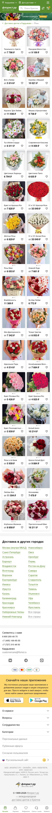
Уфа (30, 598)
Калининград (9, 598)
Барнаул (7, 561)
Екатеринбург (9, 579)
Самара (32, 570)
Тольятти (33, 584)
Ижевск (6, 584)
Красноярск (8, 607)
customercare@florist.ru (14, 652)
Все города (34, 612)
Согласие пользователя (15, 753)
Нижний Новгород (12, 616)
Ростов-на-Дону (36, 566)
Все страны (34, 616)
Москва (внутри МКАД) (14, 547)
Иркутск (6, 589)
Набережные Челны (13, 612)
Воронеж (7, 575)
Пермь (31, 561)
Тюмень (32, 589)
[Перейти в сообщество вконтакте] (10, 660)
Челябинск (34, 602)
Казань (6, 593)
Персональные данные (14, 739)
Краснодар (8, 602)
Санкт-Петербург (11, 552)
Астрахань (8, 556)
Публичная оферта (12, 746)
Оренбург (33, 556)
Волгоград (7, 570)
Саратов (33, 575)
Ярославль (34, 607)
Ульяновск (33, 593)
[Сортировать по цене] (43, 8)
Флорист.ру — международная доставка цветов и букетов (26, 796)
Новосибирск (35, 547)
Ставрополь (34, 579)
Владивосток (9, 566)
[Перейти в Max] (42, 660)
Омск (31, 552)
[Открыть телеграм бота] (26, 660)
